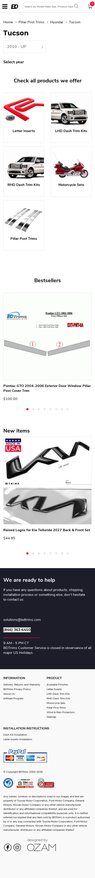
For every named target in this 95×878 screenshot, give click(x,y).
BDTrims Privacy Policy (16, 689)
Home (8, 22)
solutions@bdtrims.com (22, 620)
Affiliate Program (13, 698)
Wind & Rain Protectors (61, 712)
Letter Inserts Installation (17, 739)
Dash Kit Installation (15, 734)
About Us (9, 694)
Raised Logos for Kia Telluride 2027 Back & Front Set (46, 530)
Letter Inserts (54, 689)
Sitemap (51, 717)
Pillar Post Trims (31, 22)
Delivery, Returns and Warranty (21, 684)
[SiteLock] (27, 783)
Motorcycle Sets (56, 703)
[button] (27, 409)
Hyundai (56, 22)
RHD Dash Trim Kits (58, 698)
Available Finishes (57, 684)
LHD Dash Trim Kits (58, 694)
